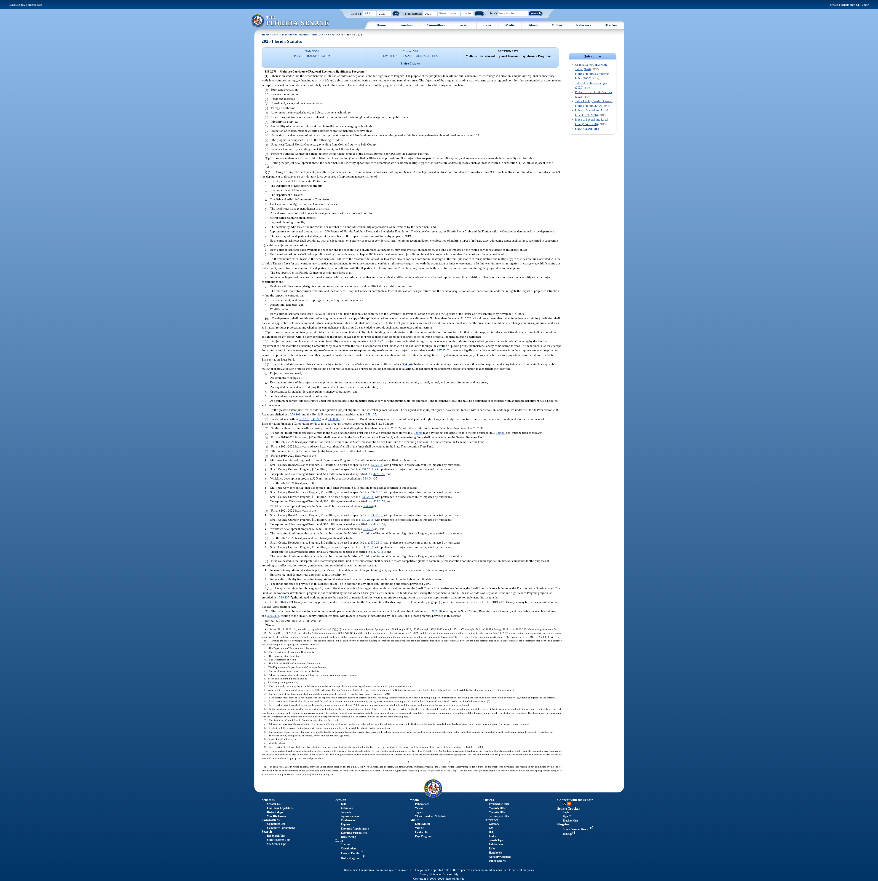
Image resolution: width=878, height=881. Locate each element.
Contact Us (421, 832)
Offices (557, 25)
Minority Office (498, 812)
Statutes (346, 844)
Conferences (348, 820)
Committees (436, 25)
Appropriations (350, 816)
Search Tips (496, 840)
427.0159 (379, 474)
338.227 (316, 419)
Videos (419, 808)
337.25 (441, 350)
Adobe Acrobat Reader (576, 829)
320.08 (418, 433)
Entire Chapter (410, 63)
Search (493, 13)
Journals (346, 812)
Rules (492, 848)
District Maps (275, 812)
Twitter (564, 804)
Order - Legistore (351, 858)
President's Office (499, 804)
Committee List (276, 823)
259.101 (295, 414)
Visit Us (419, 828)
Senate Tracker (568, 808)
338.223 (379, 341)
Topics (419, 812)
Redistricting (348, 836)
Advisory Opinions (500, 856)
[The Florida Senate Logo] (290, 20)
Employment (422, 823)
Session (464, 25)
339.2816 (377, 465)
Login (865, 4)
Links (492, 836)
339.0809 (334, 419)
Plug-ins (563, 824)
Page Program (423, 836)
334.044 (407, 364)
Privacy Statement (430, 874)
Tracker (611, 25)
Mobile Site (34, 4)
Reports (345, 824)
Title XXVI (318, 34)
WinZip (568, 833)
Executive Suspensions (354, 832)
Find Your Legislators (280, 808)
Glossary (494, 823)
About (533, 25)
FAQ (491, 828)
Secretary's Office (499, 816)
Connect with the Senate (575, 800)
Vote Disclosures (276, 816)
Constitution (348, 848)
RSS (569, 804)
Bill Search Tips (276, 835)
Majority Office (498, 808)
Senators (406, 25)
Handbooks (496, 852)
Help (491, 832)
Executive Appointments (355, 828)
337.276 (304, 419)
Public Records (497, 860)
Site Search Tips (276, 844)
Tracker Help (570, 820)
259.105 (371, 414)
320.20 (500, 433)
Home (381, 25)
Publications (422, 804)
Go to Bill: (356, 13)
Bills (343, 804)
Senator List (274, 804)
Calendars (347, 808)
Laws (487, 25)
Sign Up (855, 4)
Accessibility (450, 874)
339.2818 (368, 469)
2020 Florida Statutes (295, 34)
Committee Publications (281, 828)
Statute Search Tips (587, 128)
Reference (583, 25)
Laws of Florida (350, 853)
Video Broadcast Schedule (430, 816)
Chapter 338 (335, 34)
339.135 (284, 597)
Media (510, 25)
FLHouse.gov (17, 4)
